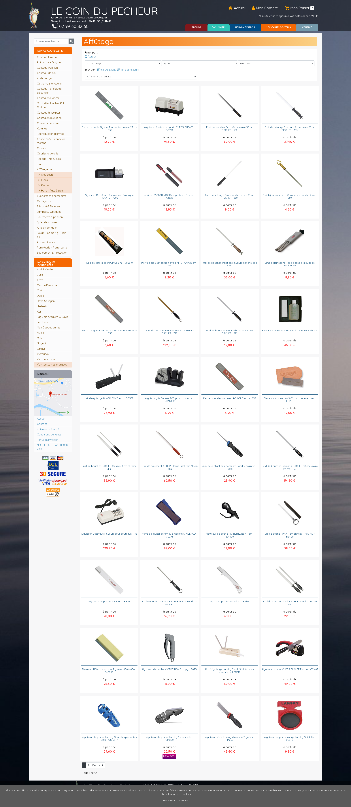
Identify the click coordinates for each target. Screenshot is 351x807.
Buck (40, 274)
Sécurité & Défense (49, 206)
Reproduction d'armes (51, 133)
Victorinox (43, 354)
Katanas (42, 128)
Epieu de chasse (47, 222)
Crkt (39, 290)
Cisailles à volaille (48, 153)
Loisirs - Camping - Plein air (51, 235)
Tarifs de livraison (47, 439)
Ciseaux (42, 148)
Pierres (45, 185)
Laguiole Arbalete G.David (53, 317)
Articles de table (47, 227)
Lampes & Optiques (49, 211)
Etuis (40, 164)
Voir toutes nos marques (52, 364)
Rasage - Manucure (49, 158)
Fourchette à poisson (50, 217)
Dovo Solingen (46, 301)
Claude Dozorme (47, 285)
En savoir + (169, 800)
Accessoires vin (46, 242)
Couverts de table (48, 123)
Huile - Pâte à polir (52, 190)
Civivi (40, 280)
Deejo (40, 295)
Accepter (183, 800)
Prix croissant (107, 69)
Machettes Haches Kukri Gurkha (51, 105)
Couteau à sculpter (49, 112)
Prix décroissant (129, 69)
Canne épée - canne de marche (51, 141)
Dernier (97, 765)
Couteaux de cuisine (49, 118)
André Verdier (45, 269)
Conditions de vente (49, 434)
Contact (42, 424)
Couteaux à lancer (48, 98)
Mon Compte (266, 8)
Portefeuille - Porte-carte (52, 247)
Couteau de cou (47, 73)
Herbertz (42, 306)
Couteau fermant (47, 57)
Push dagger (45, 78)
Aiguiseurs (47, 174)
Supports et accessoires (52, 196)
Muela (40, 332)
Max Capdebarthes (48, 327)
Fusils (44, 180)
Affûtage (43, 169)
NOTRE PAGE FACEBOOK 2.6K (52, 447)
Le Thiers (42, 322)
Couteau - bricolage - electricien (50, 90)
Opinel (41, 348)
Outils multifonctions (49, 83)
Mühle (40, 338)
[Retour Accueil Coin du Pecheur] (34, 15)
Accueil (239, 8)
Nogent (41, 343)
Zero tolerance (46, 359)
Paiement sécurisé (48, 429)
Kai (39, 311)
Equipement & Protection (52, 252)
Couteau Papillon (47, 67)
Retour (91, 56)
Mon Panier (301, 8)
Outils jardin (44, 201)
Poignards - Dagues (49, 62)
